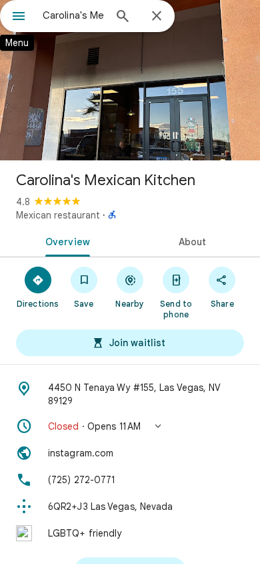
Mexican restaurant (58, 215)
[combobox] (73, 15)
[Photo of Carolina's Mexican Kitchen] (130, 80)
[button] (130, 426)
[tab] (65, 241)
